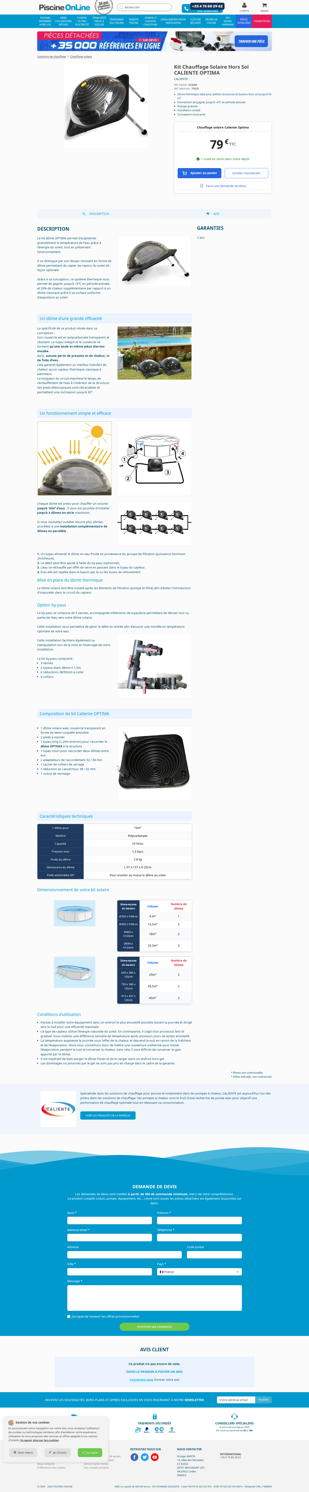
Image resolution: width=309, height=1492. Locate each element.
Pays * (161, 1264)
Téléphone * (165, 1230)
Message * (74, 1281)
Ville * (71, 1264)
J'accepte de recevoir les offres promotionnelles (105, 1316)
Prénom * (164, 1213)
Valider (263, 1399)
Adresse (73, 1247)
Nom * (72, 1213)
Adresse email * (78, 1230)
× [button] (233, 1272)
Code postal (195, 1247)
